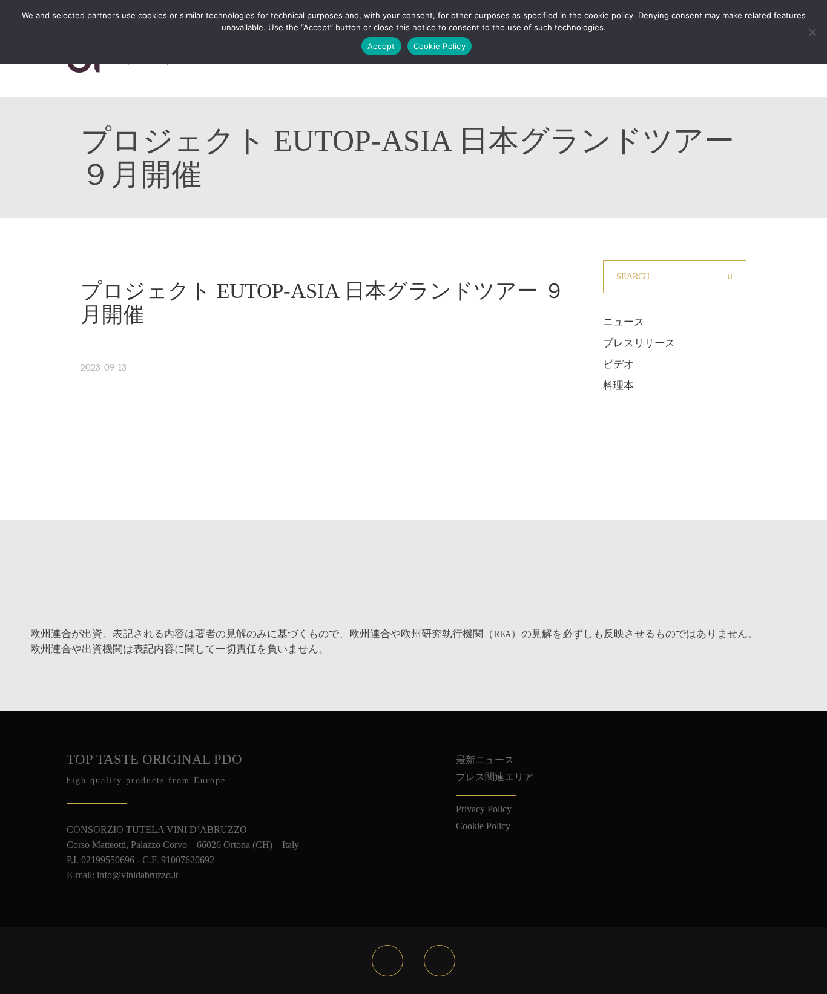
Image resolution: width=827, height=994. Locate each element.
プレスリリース (639, 343)
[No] (812, 32)
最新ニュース (485, 760)
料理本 (618, 385)
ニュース (623, 322)
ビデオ (618, 364)
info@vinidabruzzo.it (137, 875)
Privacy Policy (484, 809)
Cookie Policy (483, 826)
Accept (381, 46)
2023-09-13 (104, 367)
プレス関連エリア (494, 777)
